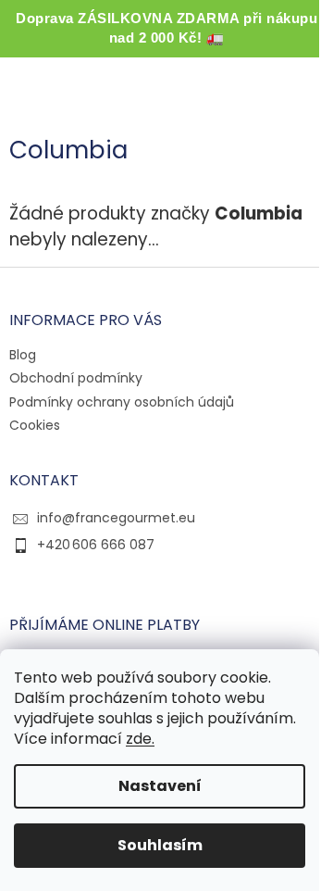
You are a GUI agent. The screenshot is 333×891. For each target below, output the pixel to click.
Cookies (34, 425)
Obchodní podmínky (75, 378)
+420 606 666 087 (95, 544)
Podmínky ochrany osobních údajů (121, 402)
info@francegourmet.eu (116, 517)
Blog (22, 354)
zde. (140, 738)
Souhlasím (160, 845)
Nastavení (160, 786)
